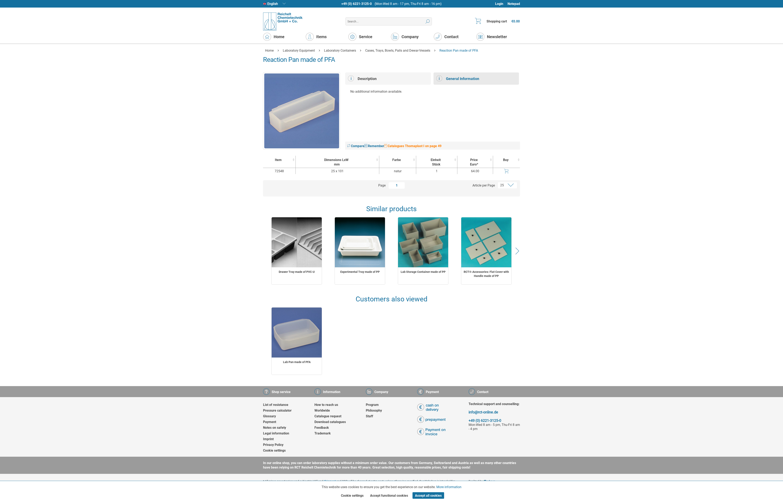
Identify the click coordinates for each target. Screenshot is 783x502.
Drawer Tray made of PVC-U (297, 271)
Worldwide (322, 410)
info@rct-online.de (483, 412)
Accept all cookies (428, 496)
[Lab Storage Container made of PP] (423, 242)
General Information (462, 79)
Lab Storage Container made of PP (423, 271)
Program (372, 405)
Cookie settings (274, 450)
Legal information (276, 433)
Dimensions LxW (336, 162)
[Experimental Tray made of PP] (360, 242)
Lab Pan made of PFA (297, 362)
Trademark (322, 433)
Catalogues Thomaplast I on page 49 (414, 146)
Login (499, 4)
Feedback (321, 428)
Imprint (268, 439)
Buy (506, 160)
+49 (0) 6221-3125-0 (356, 4)
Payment (269, 422)
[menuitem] (501, 4)
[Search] (428, 21)
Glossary (269, 416)
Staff (369, 416)
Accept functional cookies (389, 496)
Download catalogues (330, 422)
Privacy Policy (273, 445)
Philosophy (374, 410)
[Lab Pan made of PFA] (297, 333)
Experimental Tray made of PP (360, 271)
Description (367, 79)
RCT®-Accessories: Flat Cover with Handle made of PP (486, 274)
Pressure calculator (277, 410)
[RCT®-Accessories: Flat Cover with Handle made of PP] (486, 242)
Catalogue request (327, 416)
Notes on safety (274, 428)
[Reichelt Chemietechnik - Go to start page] (283, 21)
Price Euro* (474, 162)
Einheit (436, 162)
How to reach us (326, 405)
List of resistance (275, 405)
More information (448, 487)
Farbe (396, 160)
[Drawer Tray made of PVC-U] (297, 242)
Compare (357, 146)
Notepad (514, 4)
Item (278, 160)
